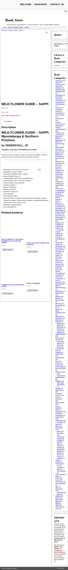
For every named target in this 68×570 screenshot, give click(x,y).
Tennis (59, 456)
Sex (56, 406)
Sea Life (59, 330)
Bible (57, 138)
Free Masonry (60, 239)
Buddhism (58, 156)
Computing (59, 190)
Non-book (58, 338)
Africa (57, 82)
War (56, 487)
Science (58, 395)
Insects (57, 269)
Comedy (60, 467)
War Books (59, 489)
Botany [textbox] (59, 65)
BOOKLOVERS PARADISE (20, 169)
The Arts (58, 464)
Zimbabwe (58, 507)
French (57, 242)
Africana (58, 84)
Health (57, 255)
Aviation (58, 133)
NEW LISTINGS (60, 334)
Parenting (58, 348)
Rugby (59, 449)
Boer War (58, 151)
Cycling (59, 438)
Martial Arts (59, 291)
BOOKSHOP (40, 4)
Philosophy (59, 354)
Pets (56, 350)
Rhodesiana (59, 390)
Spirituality (59, 420)
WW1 (57, 503)
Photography (59, 357)
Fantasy (58, 223)
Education (58, 208)
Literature (58, 282)
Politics (57, 365)
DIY (56, 201)
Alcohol (58, 99)
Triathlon (60, 458)
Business (58, 163)
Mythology (59, 318)
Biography (59, 140)
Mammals (58, 284)
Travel (57, 480)
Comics (58, 188)
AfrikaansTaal (60, 91)
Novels (59, 230)
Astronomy (59, 124)
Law (56, 280)
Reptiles (59, 329)
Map (56, 285)
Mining (57, 298)
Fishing (57, 233)
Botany (18, 115)
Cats (57, 167)
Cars (57, 165)
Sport (57, 424)
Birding (59, 323)
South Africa (59, 417)
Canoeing (60, 433)
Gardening (59, 246)
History (57, 260)
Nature (57, 321)
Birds (57, 142)
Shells (57, 408)
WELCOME (25, 4)
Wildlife (59, 332)
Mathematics (59, 293)
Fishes (59, 325)
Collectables (59, 185)
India (57, 268)
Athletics (58, 126)
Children (58, 170)
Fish (56, 232)
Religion (58, 381)
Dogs (57, 203)
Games (57, 244)
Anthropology (60, 104)
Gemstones (59, 248)
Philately (58, 352)
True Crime (59, 482)
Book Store (14, 20)
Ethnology (58, 217)
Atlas (57, 127)
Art (56, 122)
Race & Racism (60, 368)
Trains (57, 478)
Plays (57, 361)
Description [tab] (8, 121)
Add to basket (7, 249)
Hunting (58, 266)
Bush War (60, 492)
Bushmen (58, 161)
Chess (57, 169)
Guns (57, 253)
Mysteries (58, 316)
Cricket (59, 437)
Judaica (58, 277)
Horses (57, 262)
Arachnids (58, 113)
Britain (57, 154)
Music (57, 309)
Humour (58, 264)
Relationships (60, 377)
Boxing (59, 431)
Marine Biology (60, 287)
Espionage (59, 215)
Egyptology (59, 210)
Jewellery (58, 275)
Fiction (57, 228)
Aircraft (57, 97)
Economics (59, 206)
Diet (56, 197)
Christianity (59, 178)
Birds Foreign (60, 144)
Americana (59, 100)
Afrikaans (58, 90)
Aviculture (58, 135)
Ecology (58, 205)
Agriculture (59, 95)
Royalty (58, 393)
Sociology (58, 415)
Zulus (57, 509)
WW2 (57, 505)
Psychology (59, 366)
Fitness (57, 235)
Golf (58, 442)
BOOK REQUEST (60, 552)
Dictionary (58, 196)
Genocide (58, 250)
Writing (57, 501)
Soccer (59, 455)
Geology (58, 251)
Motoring (58, 303)
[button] (46, 32)
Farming (58, 224)
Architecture (59, 118)
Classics (58, 183)
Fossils (57, 237)
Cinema (58, 181)
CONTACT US (57, 4)
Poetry (57, 363)
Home (5, 27)
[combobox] (60, 65)
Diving (57, 199)
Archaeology (59, 115)
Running (60, 451)
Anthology (59, 102)
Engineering (59, 212)
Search (56, 46)
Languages (59, 278)
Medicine (58, 296)
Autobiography (60, 129)
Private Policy (60, 568)
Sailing (59, 453)
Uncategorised (60, 483)
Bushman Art (59, 158)
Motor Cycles (59, 300)
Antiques (58, 108)
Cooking (58, 192)
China (57, 176)
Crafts (57, 194)
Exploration (59, 219)
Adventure (59, 81)
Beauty (57, 136)
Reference (58, 372)
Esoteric (58, 214)
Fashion (58, 226)
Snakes (57, 413)
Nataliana (58, 320)
